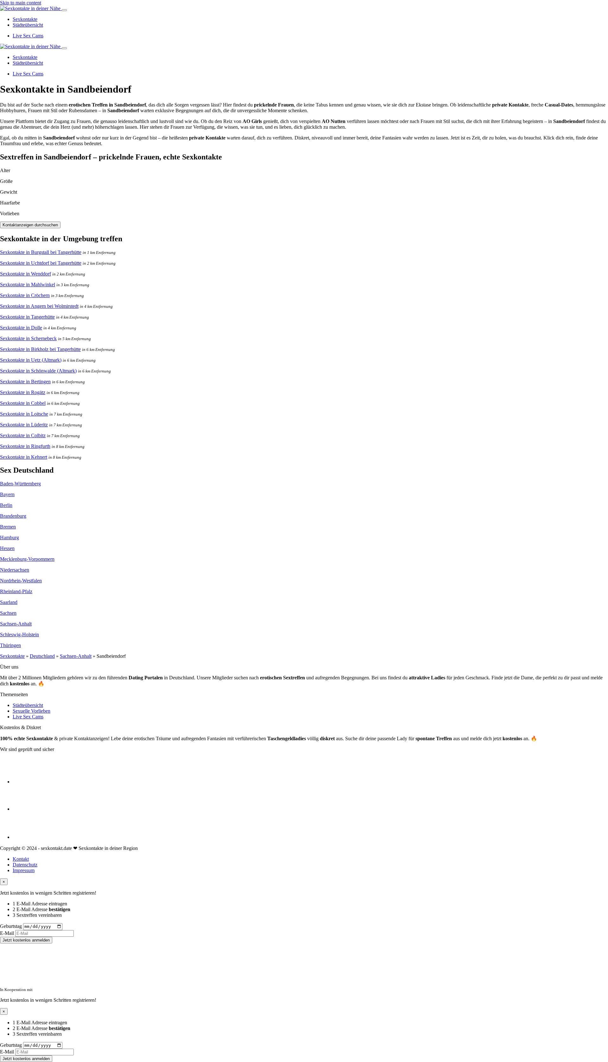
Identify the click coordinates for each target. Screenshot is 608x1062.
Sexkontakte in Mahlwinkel (27, 284)
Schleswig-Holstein (19, 634)
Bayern (7, 494)
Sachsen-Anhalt (16, 623)
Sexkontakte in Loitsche (24, 414)
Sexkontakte (25, 19)
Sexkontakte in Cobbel (23, 403)
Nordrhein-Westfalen (21, 580)
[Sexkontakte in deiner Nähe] (31, 8)
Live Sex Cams (28, 35)
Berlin (6, 505)
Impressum (24, 870)
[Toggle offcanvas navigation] (64, 48)
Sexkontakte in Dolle (21, 327)
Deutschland (42, 656)
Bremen (8, 526)
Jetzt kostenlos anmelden (26, 940)
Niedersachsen (14, 570)
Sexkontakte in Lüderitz (24, 424)
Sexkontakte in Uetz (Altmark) (30, 360)
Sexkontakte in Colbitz (23, 435)
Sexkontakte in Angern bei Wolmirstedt (39, 306)
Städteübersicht (28, 25)
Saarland (8, 602)
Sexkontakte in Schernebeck (28, 338)
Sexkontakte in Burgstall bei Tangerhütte (40, 252)
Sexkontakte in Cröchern (25, 295)
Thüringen (10, 645)
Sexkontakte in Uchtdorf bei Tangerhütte (40, 263)
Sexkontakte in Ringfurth (25, 446)
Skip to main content (20, 2)
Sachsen (8, 613)
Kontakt (21, 859)
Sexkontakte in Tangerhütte (27, 317)
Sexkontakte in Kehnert (23, 457)
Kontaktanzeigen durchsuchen (30, 225)
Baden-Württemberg (20, 483)
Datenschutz (25, 864)
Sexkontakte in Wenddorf (25, 273)
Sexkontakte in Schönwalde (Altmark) (38, 370)
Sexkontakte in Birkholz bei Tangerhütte (40, 349)
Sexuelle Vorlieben (31, 711)
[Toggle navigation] (64, 10)
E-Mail (7, 933)
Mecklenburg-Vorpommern (27, 559)
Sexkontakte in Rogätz (22, 392)
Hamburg (9, 537)
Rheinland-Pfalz (16, 591)
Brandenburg (13, 516)
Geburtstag (11, 926)
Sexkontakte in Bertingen (25, 381)
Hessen (7, 548)
